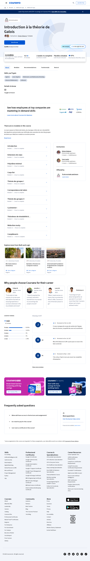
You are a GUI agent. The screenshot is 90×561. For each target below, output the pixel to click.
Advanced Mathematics (11, 80)
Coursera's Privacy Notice (71, 441)
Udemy (6, 541)
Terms (48, 506)
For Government (9, 527)
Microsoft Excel (8, 470)
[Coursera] (14, 2)
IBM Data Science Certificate (33, 485)
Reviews (56, 67)
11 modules (9, 55)
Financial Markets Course (53, 475)
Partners (28, 504)
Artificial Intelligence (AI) (11, 457)
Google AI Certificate (31, 457)
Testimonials (45, 67)
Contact (49, 517)
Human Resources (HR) (10, 468)
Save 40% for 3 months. (59, 12)
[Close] (82, 11)
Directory (49, 522)
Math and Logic (20, 8)
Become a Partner (9, 533)
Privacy (49, 509)
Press (48, 501)
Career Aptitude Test (73, 454)
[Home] (5, 7)
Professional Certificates (11, 517)
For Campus (8, 530)
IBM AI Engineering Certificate (33, 478)
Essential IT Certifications (74, 470)
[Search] (73, 3)
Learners (28, 501)
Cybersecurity (8, 460)
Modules (16, 67)
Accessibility (50, 514)
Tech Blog (28, 514)
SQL (6, 478)
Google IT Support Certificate (33, 468)
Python (6, 476)
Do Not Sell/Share (51, 530)
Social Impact (8, 535)
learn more (77, 425)
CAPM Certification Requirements (73, 458)
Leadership (7, 506)
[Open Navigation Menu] (6, 3)
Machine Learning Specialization (51, 478)
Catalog (7, 512)
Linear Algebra (16, 77)
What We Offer (8, 504)
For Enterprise (8, 525)
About (7, 67)
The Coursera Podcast (32, 512)
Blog (27, 509)
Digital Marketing (9, 465)
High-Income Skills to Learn (75, 473)
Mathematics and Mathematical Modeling (33, 77)
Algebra (7, 77)
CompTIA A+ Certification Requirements (74, 462)
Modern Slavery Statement (54, 527)
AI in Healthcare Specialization (54, 465)
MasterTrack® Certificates (11, 520)
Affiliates (49, 525)
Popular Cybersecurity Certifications (74, 485)
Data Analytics (8, 462)
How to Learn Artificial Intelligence (73, 476)
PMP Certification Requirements (72, 481)
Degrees (7, 522)
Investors (49, 504)
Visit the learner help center (71, 419)
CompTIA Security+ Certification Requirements (75, 467)
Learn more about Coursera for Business (19, 115)
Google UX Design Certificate (33, 475)
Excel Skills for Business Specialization (53, 471)
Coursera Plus (8, 514)
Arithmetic (23, 80)
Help (48, 512)
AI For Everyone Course (53, 462)
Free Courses (8, 538)
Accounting (7, 454)
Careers (7, 509)
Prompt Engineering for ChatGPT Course (53, 482)
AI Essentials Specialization (54, 457)
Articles (49, 520)
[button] (30, 36)
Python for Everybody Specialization (52, 487)
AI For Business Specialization (54, 460)
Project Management (10, 473)
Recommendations (30, 67)
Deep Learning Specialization (54, 468)
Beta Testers (29, 506)
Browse (11, 8)
